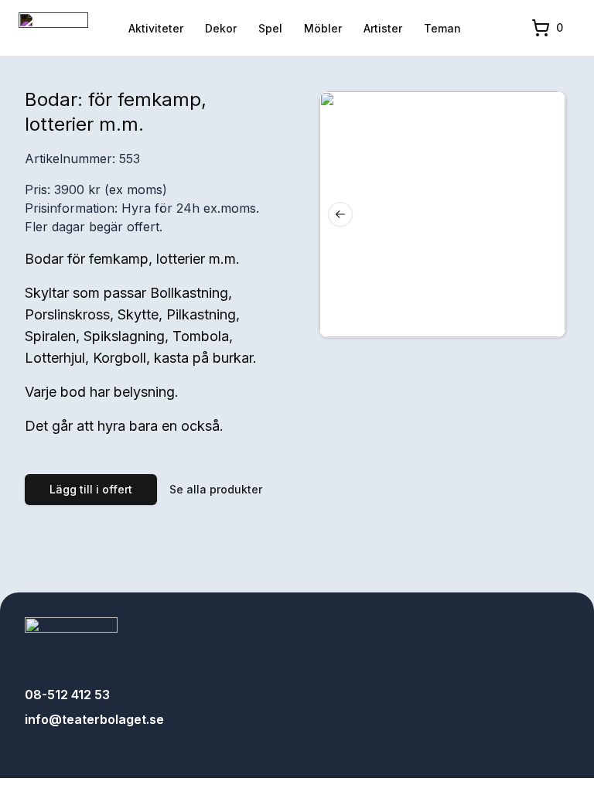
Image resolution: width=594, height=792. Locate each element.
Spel (270, 28)
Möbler (323, 28)
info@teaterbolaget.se (94, 719)
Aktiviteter (155, 28)
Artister (383, 28)
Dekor (221, 28)
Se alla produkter (215, 489)
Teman (442, 28)
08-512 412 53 (67, 694)
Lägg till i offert (91, 489)
